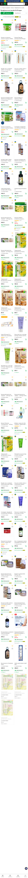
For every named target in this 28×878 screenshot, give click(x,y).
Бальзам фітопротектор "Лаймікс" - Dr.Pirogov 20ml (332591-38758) (20, 395)
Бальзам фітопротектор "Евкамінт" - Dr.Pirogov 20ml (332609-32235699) (7, 218)
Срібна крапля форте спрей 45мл (21, 664)
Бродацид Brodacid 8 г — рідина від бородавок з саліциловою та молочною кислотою (20, 633)
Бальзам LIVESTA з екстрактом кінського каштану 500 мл (19, 218)
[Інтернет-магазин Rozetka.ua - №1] (5, 4)
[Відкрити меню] (2, 4)
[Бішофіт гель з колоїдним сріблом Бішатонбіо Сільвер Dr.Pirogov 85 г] (7, 473)
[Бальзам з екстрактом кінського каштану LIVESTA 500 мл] (7, 116)
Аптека (12, 7)
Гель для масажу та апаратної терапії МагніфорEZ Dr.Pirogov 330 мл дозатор (7, 633)
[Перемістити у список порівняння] (12, 23)
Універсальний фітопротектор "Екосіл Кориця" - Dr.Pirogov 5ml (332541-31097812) (6, 309)
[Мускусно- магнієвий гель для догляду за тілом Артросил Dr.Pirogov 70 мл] (21, 502)
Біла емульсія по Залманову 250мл (7, 664)
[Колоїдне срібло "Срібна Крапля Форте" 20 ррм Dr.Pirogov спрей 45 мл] (7, 149)
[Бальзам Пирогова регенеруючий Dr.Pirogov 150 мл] (21, 27)
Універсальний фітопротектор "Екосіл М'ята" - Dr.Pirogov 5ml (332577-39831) (6, 718)
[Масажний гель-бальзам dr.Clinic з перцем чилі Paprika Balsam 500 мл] (7, 531)
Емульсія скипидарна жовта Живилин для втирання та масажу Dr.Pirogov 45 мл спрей (7, 98)
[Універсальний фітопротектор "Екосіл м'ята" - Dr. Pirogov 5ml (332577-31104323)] (7, 682)
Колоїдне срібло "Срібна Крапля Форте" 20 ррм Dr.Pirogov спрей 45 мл (6, 160)
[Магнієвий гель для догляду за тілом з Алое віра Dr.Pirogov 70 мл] (21, 444)
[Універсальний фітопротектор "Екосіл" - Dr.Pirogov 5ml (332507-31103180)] (7, 269)
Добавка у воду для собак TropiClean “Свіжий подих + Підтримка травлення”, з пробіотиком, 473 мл (20, 424)
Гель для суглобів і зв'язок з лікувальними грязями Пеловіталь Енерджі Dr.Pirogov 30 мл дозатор (20, 484)
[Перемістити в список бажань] (12, 20)
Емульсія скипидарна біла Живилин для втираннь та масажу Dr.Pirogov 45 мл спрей (20, 160)
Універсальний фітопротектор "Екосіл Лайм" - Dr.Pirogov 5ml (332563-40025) (6, 455)
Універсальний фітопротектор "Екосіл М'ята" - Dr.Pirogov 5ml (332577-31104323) (19, 693)
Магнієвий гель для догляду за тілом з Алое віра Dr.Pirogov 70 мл (20, 455)
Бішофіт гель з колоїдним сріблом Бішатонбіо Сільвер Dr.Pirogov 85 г (7, 484)
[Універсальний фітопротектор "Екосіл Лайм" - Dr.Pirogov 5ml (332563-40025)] (7, 444)
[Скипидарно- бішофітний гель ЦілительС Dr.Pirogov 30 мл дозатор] (7, 502)
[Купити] (12, 43)
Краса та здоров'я (6, 7)
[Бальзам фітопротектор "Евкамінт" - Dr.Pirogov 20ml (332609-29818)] (7, 384)
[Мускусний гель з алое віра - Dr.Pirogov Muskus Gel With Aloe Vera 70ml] (21, 324)
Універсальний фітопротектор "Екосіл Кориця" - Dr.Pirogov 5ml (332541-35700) (20, 366)
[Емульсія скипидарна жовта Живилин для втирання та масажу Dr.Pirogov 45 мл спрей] (7, 87)
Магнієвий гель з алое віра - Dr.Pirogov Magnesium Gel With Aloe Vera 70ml (7, 366)
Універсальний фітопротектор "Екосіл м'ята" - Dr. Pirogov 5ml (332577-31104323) (6, 693)
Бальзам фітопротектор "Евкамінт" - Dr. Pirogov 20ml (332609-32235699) (7, 251)
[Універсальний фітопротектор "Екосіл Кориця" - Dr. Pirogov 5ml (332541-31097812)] (21, 298)
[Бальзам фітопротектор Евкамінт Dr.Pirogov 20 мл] (21, 593)
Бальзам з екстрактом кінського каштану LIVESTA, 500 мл (7, 38)
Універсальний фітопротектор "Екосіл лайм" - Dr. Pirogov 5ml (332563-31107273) (19, 251)
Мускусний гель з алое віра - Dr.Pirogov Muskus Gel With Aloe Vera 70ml (21, 335)
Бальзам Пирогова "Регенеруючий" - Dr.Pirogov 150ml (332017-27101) (7, 424)
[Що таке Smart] (20, 17)
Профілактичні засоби (19, 7)
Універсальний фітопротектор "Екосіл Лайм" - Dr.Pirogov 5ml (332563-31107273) (19, 280)
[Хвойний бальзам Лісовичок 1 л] (21, 178)
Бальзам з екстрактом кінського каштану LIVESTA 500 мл (7, 127)
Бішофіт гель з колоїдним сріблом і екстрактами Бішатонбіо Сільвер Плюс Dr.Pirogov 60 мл (6, 69)
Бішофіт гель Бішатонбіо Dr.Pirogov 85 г (20, 575)
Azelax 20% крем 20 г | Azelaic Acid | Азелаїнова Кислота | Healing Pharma (6, 335)
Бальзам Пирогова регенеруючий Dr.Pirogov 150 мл (20, 38)
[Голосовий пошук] (23, 4)
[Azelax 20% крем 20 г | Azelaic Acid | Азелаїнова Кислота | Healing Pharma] (7, 324)
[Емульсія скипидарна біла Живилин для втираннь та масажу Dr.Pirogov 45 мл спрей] (21, 149)
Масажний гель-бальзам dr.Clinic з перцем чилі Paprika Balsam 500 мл (6, 542)
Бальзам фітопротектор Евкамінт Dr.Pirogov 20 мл (20, 604)
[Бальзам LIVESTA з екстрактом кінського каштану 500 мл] (21, 207)
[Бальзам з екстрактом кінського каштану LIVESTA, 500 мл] (7, 27)
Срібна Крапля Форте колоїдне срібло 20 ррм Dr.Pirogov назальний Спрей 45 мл (7, 189)
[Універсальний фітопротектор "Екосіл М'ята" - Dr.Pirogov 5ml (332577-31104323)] (21, 682)
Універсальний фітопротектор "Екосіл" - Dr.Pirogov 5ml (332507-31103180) (6, 280)
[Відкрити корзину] (26, 4)
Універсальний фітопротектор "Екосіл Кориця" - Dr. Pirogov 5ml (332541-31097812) (20, 309)
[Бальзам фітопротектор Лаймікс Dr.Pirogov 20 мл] (7, 564)
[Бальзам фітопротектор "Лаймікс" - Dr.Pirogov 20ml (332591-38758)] (21, 384)
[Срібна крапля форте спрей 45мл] (21, 653)
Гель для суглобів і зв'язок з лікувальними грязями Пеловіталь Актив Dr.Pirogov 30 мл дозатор (7, 604)
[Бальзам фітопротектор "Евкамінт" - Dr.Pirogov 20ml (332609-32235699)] (7, 207)
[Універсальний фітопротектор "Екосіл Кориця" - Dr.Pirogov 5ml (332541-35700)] (21, 355)
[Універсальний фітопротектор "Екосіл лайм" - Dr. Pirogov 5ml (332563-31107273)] (21, 240)
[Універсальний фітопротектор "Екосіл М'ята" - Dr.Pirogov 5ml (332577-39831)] (7, 707)
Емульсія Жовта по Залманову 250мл (18, 98)
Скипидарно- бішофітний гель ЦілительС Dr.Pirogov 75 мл (21, 127)
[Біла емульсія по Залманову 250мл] (7, 653)
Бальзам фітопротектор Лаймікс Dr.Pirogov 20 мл (6, 575)
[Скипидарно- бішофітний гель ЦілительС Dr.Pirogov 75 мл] (21, 116)
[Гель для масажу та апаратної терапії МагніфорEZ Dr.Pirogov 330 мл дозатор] (7, 622)
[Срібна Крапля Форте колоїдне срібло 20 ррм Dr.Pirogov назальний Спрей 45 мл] (7, 178)
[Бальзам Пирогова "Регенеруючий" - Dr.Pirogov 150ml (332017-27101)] (7, 413)
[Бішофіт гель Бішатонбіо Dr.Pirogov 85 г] (21, 564)
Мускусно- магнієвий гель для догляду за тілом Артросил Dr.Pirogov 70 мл (20, 513)
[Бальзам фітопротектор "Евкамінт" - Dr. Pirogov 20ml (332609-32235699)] (7, 240)
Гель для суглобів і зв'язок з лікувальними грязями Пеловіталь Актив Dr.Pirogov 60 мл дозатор (21, 69)
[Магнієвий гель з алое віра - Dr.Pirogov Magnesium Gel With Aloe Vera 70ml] (7, 355)
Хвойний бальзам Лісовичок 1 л (20, 189)
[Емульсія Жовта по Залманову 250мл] (21, 87)
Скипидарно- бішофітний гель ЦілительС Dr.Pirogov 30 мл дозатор (6, 513)
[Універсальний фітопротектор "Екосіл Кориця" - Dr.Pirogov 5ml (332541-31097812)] (7, 298)
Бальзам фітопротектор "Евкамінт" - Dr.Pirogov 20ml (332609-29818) (7, 395)
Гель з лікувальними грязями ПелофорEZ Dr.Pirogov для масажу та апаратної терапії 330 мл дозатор (21, 542)
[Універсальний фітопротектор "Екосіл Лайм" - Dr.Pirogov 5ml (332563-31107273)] (21, 269)
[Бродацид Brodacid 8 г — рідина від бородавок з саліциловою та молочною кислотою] (21, 622)
